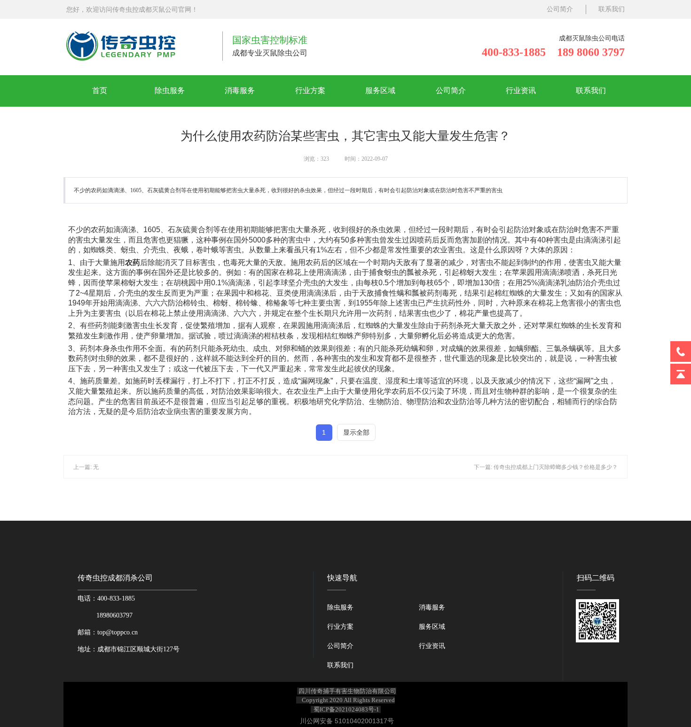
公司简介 (560, 9)
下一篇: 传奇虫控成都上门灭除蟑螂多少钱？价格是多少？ (546, 467)
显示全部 (356, 432)
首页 (99, 90)
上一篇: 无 (86, 467)
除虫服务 (170, 90)
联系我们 (611, 9)
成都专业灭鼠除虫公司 (269, 53)
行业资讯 (521, 90)
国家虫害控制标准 (269, 40)
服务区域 (380, 90)
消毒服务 (240, 90)
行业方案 (310, 90)
